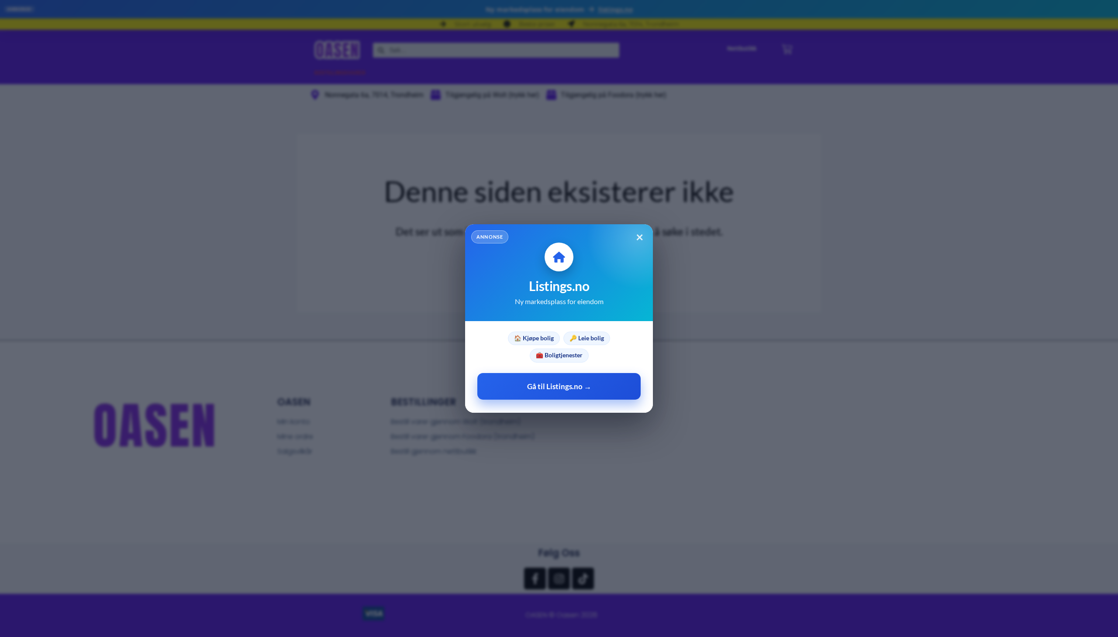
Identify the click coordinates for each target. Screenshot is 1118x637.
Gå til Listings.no (559, 386)
